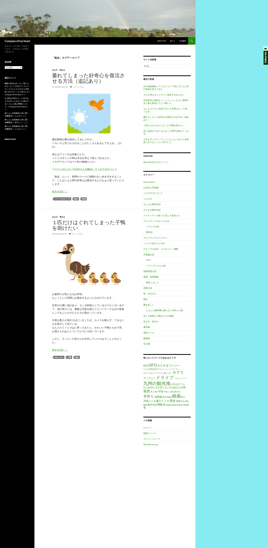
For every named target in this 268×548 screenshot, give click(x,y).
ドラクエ (177, 378)
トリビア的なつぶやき (154, 243)
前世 (146, 391)
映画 (176, 396)
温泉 (178, 401)
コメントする (78, 87)
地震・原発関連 (151, 276)
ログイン (147, 427)
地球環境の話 (149, 271)
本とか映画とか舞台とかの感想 (158, 316)
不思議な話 (148, 254)
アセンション (163, 369)
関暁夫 (161, 404)
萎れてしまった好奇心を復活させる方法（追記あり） (88, 78)
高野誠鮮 (185, 405)
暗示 (183, 397)
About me (161, 41)
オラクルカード (149, 373)
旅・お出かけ (149, 293)
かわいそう (59, 357)
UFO (148, 260)
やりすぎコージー (168, 365)
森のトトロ (162, 400)
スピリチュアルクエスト (155, 237)
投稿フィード (149, 433)
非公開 (146, 343)
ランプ (183, 378)
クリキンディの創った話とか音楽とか (161, 215)
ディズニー (149, 378)
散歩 (76, 199)
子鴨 (69, 357)
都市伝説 (152, 404)
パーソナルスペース (62, 199)
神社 (183, 401)
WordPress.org (150, 444)
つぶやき (147, 198)
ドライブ (165, 377)
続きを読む (59, 191)
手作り (148, 396)
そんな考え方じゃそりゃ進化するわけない (164, 94)
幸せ (179, 392)
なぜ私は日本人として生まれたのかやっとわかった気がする (17, 101)
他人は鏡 (146, 387)
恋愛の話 (147, 288)
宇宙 (160, 391)
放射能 (158, 396)
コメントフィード (152, 438)
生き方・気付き (58, 70)
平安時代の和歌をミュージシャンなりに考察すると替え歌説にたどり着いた (166, 101)
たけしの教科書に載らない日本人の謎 (164, 310)
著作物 (146, 327)
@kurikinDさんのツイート (156, 162)
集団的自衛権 (177, 405)
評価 (84, 199)
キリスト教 (161, 373)
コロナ (169, 373)
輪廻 (145, 405)
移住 (187, 401)
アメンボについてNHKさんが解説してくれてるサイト (85, 169)
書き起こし (148, 304)
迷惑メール (148, 332)
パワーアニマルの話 (156, 265)
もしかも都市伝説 (152, 204)
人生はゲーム (178, 384)
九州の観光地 (156, 383)
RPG (145, 365)
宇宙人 (166, 392)
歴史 (173, 400)
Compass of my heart (17, 41)
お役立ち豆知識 (151, 187)
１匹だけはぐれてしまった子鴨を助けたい (88, 225)
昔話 (145, 299)
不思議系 (182, 41)
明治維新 (168, 397)
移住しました (152, 282)
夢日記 (149, 232)
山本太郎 (173, 391)
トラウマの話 (152, 226)
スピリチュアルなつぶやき (156, 221)
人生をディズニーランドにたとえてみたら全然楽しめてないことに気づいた (166, 140)
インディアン (174, 369)
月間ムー (148, 400)
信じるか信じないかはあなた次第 (168, 387)
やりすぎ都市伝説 (152, 210)
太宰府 (155, 392)
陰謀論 (146, 338)
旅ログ (172, 41)
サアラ (178, 372)
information (149, 182)
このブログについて (153, 193)
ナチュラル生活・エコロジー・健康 (160, 249)
